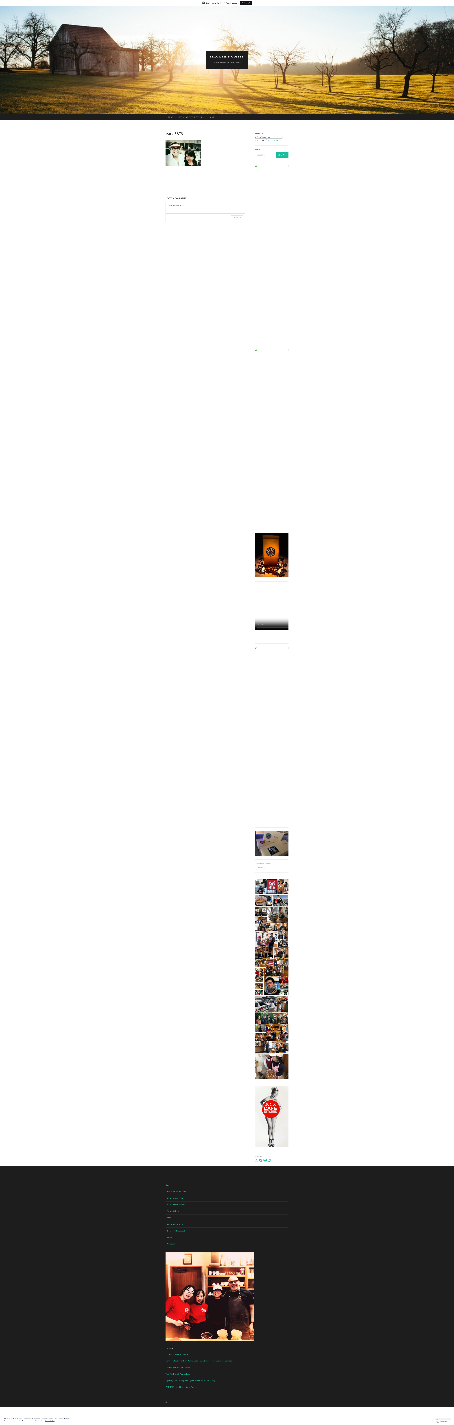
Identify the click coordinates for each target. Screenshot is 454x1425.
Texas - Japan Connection (177, 1354)
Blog (170, 117)
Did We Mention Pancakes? (178, 1367)
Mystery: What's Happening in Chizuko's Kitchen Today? (191, 1380)
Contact (171, 1244)
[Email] (265, 1160)
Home (211, 117)
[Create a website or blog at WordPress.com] (166, 1402)
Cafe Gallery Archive (176, 1204)
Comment (237, 218)
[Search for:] (271, 155)
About (169, 1237)
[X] (256, 1160)
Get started (246, 3)
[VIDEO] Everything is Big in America (182, 1387)
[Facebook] (261, 1160)
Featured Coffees (175, 1224)
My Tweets (260, 867)
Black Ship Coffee (227, 56)
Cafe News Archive (175, 1198)
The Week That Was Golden (178, 1374)
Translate (274, 140)
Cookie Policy (50, 1421)
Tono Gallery (173, 1211)
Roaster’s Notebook (176, 1231)
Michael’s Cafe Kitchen (190, 117)
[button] (266, 887)
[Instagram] (269, 1160)
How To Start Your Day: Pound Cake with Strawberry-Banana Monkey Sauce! (200, 1361)
